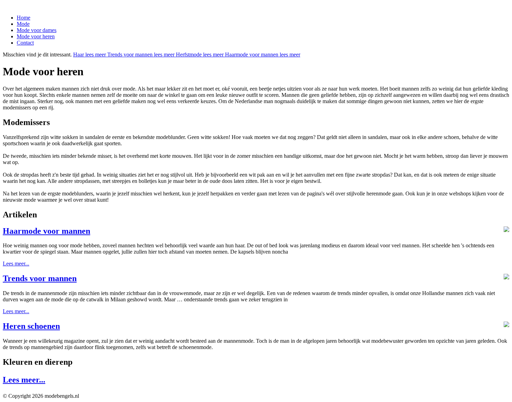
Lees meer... (16, 263)
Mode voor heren (36, 36)
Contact (25, 43)
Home (23, 18)
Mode (23, 24)
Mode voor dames (36, 30)
